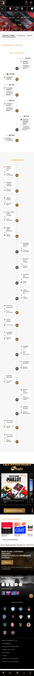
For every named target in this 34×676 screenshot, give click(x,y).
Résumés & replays (9, 35)
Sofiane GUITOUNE (9, 174)
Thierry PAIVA (25, 282)
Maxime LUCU (26, 67)
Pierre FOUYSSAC (9, 311)
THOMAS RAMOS (9, 78)
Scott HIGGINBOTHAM (26, 398)
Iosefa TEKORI (8, 235)
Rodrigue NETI (8, 338)
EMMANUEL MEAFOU (9, 229)
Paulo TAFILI (9, 325)
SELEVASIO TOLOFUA (9, 421)
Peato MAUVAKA (9, 219)
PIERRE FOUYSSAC (8, 168)
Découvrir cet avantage (14, 510)
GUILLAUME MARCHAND (10, 213)
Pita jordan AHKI (9, 381)
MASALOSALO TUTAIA (26, 260)
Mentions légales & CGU (9, 640)
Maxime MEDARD (9, 440)
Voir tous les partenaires (10, 539)
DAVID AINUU (8, 320)
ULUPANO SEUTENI (26, 362)
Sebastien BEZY (9, 204)
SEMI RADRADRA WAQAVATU (26, 122)
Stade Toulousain (7, 26)
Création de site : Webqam (10, 661)
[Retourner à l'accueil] (3, 6)
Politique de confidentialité (10, 646)
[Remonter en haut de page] (31, 596)
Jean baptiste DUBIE (26, 250)
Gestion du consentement (10, 658)
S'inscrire (7, 562)
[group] (16, 9)
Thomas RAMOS (9, 94)
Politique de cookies (8, 649)
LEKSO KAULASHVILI (26, 291)
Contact (4, 655)
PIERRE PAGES (8, 198)
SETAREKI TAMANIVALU (26, 244)
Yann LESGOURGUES (26, 353)
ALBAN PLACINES (9, 139)
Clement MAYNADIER (26, 412)
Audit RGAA (5, 652)
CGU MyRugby (6, 643)
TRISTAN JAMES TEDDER (9, 184)
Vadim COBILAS (25, 297)
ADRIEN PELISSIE (25, 62)
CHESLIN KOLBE (9, 104)
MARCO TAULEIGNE (25, 391)
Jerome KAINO (8, 426)
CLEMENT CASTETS (9, 333)
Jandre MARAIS (25, 266)
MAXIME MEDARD (9, 376)
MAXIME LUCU (25, 347)
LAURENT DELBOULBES (26, 276)
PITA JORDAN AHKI (9, 306)
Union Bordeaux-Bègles (27, 26)
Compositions (21, 35)
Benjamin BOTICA (26, 128)
